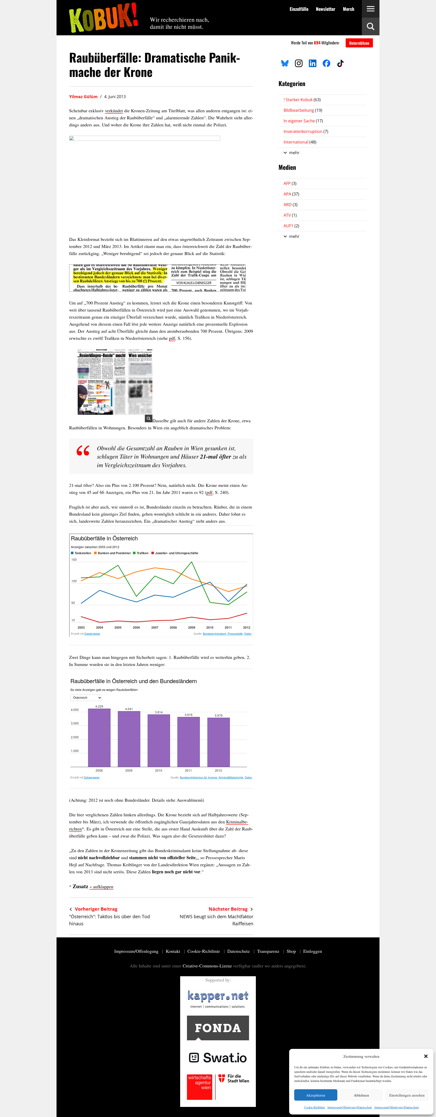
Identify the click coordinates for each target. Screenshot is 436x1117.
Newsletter (325, 9)
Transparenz (269, 951)
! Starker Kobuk (302, 99)
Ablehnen (361, 1095)
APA (291, 194)
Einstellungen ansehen (407, 1095)
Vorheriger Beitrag (95, 909)
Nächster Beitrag (229, 909)
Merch (348, 9)
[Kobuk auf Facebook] (326, 63)
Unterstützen (359, 43)
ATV (290, 215)
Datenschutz (239, 951)
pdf (172, 338)
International (300, 142)
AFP (290, 183)
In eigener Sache (303, 121)
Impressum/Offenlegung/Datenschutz (350, 1107)
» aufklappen (101, 886)
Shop (292, 951)
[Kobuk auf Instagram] (298, 63)
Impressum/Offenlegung (137, 951)
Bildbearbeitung (303, 110)
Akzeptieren (315, 1095)
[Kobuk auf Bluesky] (285, 63)
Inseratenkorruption (306, 131)
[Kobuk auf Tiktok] (340, 63)
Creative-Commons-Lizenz (207, 966)
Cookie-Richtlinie (314, 1107)
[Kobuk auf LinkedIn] (312, 63)
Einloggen (312, 951)
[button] (425, 1056)
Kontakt (173, 951)
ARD (290, 204)
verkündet (114, 110)
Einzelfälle (299, 9)
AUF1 (291, 226)
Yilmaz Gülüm (83, 96)
